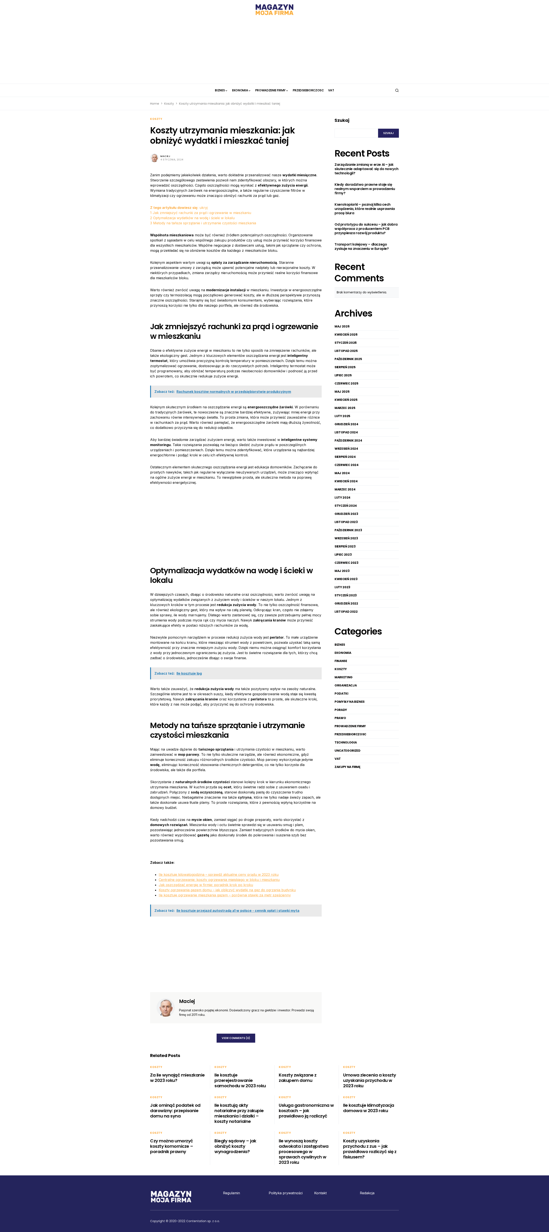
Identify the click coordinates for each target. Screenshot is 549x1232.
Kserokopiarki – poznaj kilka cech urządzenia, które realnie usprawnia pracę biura (365, 209)
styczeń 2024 (346, 506)
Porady (341, 710)
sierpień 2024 (345, 457)
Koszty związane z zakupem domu (298, 1077)
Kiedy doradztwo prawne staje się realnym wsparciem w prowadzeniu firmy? (365, 189)
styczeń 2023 (346, 595)
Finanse (341, 661)
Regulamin (231, 1193)
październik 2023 (348, 530)
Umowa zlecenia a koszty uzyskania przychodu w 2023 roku (369, 1080)
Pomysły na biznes (350, 702)
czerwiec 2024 (346, 465)
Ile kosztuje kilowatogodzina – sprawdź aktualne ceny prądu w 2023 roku (219, 874)
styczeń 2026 (346, 343)
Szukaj (342, 120)
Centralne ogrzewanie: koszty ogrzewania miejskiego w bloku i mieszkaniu (219, 880)
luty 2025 (342, 416)
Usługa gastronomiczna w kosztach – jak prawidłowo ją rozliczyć (306, 1110)
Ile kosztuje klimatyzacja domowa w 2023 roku (368, 1108)
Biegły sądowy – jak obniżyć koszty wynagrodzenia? (235, 1146)
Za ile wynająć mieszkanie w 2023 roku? (177, 1077)
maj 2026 (342, 326)
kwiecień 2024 (346, 481)
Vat (338, 759)
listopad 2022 (346, 611)
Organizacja (346, 685)
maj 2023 (342, 571)
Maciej (165, 156)
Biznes (340, 644)
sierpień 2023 (345, 546)
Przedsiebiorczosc (350, 734)
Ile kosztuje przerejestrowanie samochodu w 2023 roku (240, 1080)
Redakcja (367, 1193)
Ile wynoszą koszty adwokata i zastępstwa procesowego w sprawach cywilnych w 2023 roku (304, 1151)
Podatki (341, 693)
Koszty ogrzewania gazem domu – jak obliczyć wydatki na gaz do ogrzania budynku (227, 890)
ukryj (203, 207)
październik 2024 (348, 440)
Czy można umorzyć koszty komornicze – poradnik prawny (171, 1146)
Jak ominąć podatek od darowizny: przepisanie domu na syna (175, 1110)
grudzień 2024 (346, 424)
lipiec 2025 (343, 375)
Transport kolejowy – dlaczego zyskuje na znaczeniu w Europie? (362, 247)
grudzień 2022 (346, 603)
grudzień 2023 (346, 514)
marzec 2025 (345, 408)
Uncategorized (347, 750)
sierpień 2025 (345, 367)
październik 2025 (348, 359)
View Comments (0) (236, 1038)
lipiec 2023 (343, 554)
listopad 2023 (346, 522)
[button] (397, 90)
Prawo (340, 718)
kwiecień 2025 (346, 400)
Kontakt (320, 1193)
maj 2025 (342, 391)
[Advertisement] (274, 51)
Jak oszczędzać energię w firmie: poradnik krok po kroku (206, 885)
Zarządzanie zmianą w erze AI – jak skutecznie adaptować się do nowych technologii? (366, 169)
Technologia (346, 742)
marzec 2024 (345, 489)
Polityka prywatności (286, 1193)
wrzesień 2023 (346, 538)
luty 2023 (342, 587)
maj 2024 (342, 473)
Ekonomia (343, 653)
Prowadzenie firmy (350, 726)
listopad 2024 (346, 432)
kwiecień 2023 (346, 579)
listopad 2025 (346, 351)
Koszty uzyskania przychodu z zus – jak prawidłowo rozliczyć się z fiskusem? (369, 1149)
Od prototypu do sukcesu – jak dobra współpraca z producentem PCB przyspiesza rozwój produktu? (366, 229)
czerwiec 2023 (346, 563)
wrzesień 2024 (346, 448)
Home (154, 103)
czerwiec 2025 (346, 383)
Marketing (344, 677)
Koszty (169, 103)
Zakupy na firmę (347, 767)
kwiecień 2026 (346, 334)
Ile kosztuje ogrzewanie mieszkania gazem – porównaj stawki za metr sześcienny (225, 895)
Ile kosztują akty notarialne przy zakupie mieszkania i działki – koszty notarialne (239, 1113)
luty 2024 (342, 497)
